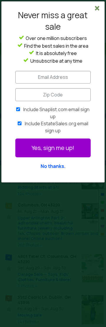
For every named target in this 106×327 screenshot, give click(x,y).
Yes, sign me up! (53, 148)
